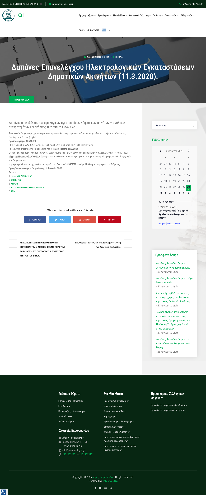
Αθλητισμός (186, 15)
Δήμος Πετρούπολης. (103, 477)
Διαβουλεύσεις (65, 416)
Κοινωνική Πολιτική (139, 15)
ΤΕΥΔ (13, 191)
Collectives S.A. (110, 481)
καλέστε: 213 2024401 (193, 4)
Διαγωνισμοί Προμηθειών (98, 57)
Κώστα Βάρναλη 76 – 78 (75, 442)
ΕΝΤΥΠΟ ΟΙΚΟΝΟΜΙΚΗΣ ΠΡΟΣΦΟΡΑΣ (28, 187)
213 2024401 (69, 454)
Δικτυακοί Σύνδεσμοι (114, 426)
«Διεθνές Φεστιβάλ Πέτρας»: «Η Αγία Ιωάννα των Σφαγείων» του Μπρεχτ (173, 214)
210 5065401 (86, 454)
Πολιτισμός (170, 15)
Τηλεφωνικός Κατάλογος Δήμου (119, 421)
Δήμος (91, 15)
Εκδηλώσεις (64, 406)
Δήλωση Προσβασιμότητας (117, 431)
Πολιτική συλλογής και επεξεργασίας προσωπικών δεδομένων (122, 439)
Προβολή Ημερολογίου (169, 223)
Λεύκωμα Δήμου (66, 421)
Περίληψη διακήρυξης (21, 176)
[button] (4, 492)
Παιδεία (157, 15)
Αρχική (82, 15)
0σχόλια (118, 57)
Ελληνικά (107, 30)
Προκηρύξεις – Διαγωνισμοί (71, 411)
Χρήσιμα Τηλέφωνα (113, 406)
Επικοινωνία (93, 30)
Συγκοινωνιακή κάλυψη (115, 411)
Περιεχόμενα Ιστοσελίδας (116, 401)
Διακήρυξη (16, 179)
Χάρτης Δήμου (110, 416)
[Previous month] (160, 151)
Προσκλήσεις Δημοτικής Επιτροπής (168, 410)
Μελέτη (14, 183)
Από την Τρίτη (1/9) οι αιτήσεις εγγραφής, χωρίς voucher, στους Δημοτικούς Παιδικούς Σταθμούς (173, 297)
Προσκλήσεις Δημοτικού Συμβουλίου (169, 405)
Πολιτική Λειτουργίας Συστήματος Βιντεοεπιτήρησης (121, 448)
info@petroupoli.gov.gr (62, 4)
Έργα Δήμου (103, 15)
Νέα (81, 30)
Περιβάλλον (119, 15)
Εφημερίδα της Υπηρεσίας (70, 401)
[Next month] (189, 151)
